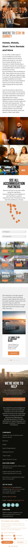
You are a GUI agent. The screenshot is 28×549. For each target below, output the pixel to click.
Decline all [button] (20, 542)
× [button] (26, 520)
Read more (17, 529)
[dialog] (14, 534)
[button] (14, 546)
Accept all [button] (7, 542)
